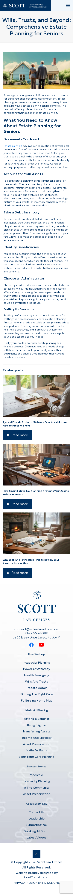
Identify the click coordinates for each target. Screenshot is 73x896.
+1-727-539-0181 (36, 633)
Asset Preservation (36, 744)
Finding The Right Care (36, 694)
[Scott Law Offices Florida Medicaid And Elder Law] (25, 5)
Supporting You (37, 825)
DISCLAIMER (53, 882)
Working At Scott (36, 831)
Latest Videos (36, 837)
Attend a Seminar (36, 719)
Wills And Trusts (36, 681)
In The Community (36, 787)
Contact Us (37, 812)
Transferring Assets (36, 731)
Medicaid (36, 775)
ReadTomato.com (36, 877)
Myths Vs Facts (36, 750)
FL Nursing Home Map (36, 700)
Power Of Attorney (36, 669)
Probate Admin (36, 688)
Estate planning (13, 146)
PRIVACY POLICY (25, 882)
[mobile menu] (68, 5)
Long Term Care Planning (36, 756)
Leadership (37, 818)
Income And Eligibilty (36, 738)
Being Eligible (36, 725)
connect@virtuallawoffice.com (36, 629)
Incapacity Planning (36, 662)
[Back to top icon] (36, 854)
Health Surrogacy (36, 675)
